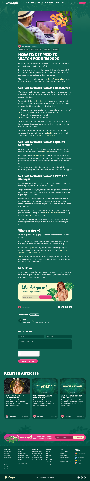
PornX (5, 471)
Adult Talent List (34, 253)
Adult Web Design (22, 453)
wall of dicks (38, 101)
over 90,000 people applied (46, 135)
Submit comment (28, 361)
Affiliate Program (50, 461)
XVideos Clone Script (37, 455)
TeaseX (6, 468)
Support (48, 466)
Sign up (82, 2)
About (57, 2)
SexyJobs (31, 247)
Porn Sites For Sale (22, 463)
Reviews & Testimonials (51, 459)
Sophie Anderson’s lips (56, 79)
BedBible (50, 133)
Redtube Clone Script (37, 459)
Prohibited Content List (65, 461)
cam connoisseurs (38, 155)
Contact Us (48, 453)
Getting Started (23, 49)
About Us (48, 451)
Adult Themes (39, 2)
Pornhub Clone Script (37, 453)
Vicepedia (55, 49)
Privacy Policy (63, 453)
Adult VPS (6, 453)
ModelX (6, 466)
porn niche (28, 112)
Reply (33, 321)
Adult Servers (7, 455)
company (31, 215)
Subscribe (45, 297)
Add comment (34, 314)
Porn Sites (47, 49)
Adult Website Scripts (37, 451)
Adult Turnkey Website (23, 455)
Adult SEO (20, 451)
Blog (62, 2)
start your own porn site (51, 213)
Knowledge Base (50, 464)
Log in (74, 2)
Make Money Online (36, 49)
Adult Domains (7, 457)
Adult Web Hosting (8, 451)
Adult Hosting (30, 2)
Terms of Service (64, 451)
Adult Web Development (23, 457)
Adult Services (49, 2)
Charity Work (49, 455)
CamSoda (45, 152)
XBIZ (20, 256)
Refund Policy (63, 455)
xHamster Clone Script (37, 457)
